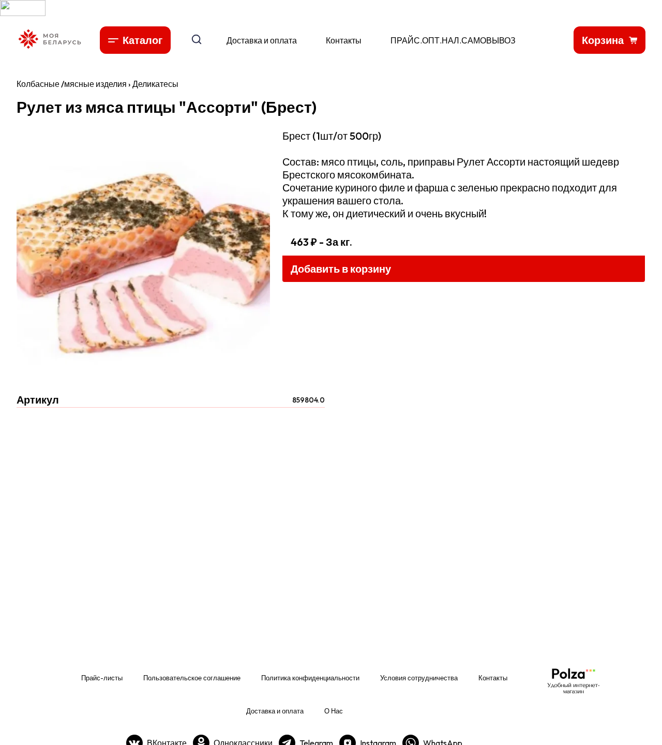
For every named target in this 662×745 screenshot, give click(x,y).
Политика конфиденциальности (310, 678)
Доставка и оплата (262, 40)
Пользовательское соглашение (191, 678)
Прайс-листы (102, 678)
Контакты (344, 40)
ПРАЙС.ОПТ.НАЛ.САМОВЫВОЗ (453, 40)
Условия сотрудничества (419, 678)
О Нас (333, 711)
